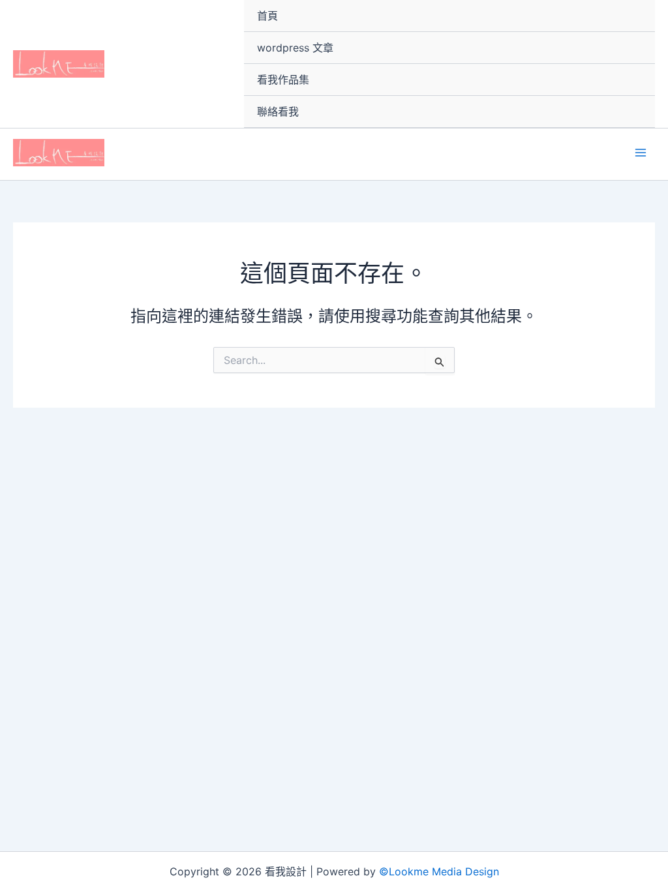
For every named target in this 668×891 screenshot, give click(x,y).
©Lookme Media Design (439, 871)
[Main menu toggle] (640, 152)
